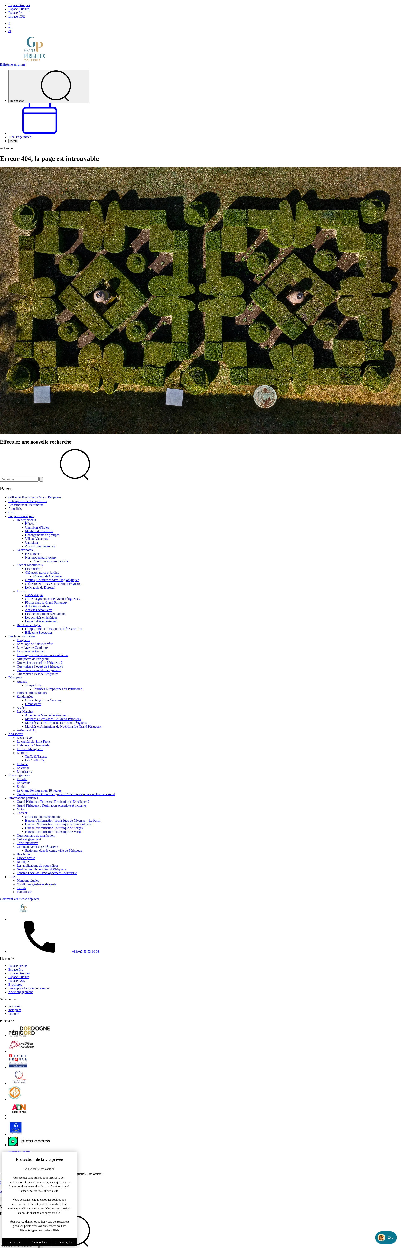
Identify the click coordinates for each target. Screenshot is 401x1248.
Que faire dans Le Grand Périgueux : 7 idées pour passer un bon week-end (66, 794)
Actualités (15, 508)
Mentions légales (28, 880)
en (9, 27)
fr (9, 23)
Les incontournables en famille (45, 614)
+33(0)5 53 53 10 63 (85, 951)
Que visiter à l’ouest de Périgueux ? (40, 666)
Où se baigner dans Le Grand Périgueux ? (52, 599)
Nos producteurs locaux (40, 557)
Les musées (32, 568)
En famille (23, 783)
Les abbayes (25, 738)
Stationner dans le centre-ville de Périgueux (53, 850)
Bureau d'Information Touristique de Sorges (54, 828)
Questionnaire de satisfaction (36, 835)
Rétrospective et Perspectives (27, 501)
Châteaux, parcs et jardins (42, 572)
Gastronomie (25, 550)
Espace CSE (16, 16)
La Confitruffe (34, 760)
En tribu (22, 779)
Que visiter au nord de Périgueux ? (39, 662)
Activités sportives (37, 606)
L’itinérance (24, 771)
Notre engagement (29, 839)
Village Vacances (36, 538)
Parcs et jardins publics (32, 692)
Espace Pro (15, 12)
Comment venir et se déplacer (19, 899)
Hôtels (29, 523)
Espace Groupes (19, 5)
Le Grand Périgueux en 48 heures (39, 790)
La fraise (22, 764)
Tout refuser (14, 1242)
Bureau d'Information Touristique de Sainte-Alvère (58, 824)
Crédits (21, 888)
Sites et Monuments (30, 565)
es (9, 31)
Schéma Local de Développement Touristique (47, 873)
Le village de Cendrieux (32, 647)
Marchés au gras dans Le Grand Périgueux (53, 719)
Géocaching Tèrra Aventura (43, 700)
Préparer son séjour (21, 516)
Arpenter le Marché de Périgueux (47, 715)
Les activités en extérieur (41, 621)
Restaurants (32, 553)
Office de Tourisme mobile (42, 816)
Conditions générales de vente (36, 884)
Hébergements (26, 520)
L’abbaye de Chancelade (33, 745)
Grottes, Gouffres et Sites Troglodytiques (52, 580)
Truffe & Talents (36, 756)
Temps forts (33, 685)
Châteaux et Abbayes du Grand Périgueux (53, 583)
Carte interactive (27, 843)
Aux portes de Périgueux (33, 659)
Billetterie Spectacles (38, 632)
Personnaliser (39, 1242)
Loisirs (21, 591)
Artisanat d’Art (27, 730)
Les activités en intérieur (41, 617)
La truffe (22, 753)
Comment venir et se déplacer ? (37, 846)
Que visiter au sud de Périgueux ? (39, 670)
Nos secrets (15, 734)
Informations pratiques (23, 798)
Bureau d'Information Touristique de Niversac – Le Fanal (62, 820)
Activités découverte (38, 610)
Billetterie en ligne (29, 625)
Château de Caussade (47, 576)
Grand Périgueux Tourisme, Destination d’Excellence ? (53, 801)
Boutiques (23, 862)
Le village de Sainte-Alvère (35, 644)
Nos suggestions (19, 775)
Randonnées (25, 696)
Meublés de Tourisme (39, 531)
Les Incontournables (21, 636)
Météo (21, 809)
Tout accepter (64, 1242)
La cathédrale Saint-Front (33, 741)
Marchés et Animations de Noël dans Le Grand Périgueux (63, 726)
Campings (31, 542)
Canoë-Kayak (34, 595)
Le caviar (23, 768)
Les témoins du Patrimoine (25, 505)
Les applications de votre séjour (37, 865)
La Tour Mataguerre (30, 749)
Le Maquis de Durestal (40, 587)
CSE (11, 512)
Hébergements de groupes (42, 535)
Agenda (22, 681)
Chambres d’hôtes (37, 527)
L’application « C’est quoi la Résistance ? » (53, 629)
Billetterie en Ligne (12, 64)
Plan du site (24, 892)
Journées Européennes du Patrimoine (57, 689)
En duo (21, 786)
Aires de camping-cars (40, 546)
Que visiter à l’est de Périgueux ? (38, 674)
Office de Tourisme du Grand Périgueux (34, 497)
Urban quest (33, 704)
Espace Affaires (18, 9)
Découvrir (15, 677)
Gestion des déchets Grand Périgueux (41, 869)
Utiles (12, 877)
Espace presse (26, 858)
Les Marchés (25, 711)
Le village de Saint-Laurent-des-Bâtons (42, 655)
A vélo (21, 707)
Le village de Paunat (30, 651)
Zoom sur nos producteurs (50, 561)
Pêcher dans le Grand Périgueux (46, 602)
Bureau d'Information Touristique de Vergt (53, 831)
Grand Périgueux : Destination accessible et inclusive (51, 805)
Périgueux (23, 640)
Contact (22, 813)
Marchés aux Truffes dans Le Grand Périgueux (56, 723)
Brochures (23, 854)
